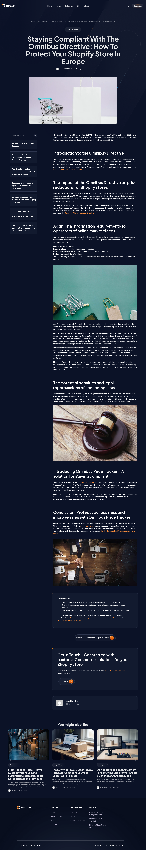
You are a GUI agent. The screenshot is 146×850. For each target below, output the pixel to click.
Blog (33, 21)
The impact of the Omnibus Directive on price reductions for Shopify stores (23, 157)
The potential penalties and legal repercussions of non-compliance (22, 185)
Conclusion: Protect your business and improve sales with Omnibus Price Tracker (22, 213)
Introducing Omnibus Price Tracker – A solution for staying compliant (24, 199)
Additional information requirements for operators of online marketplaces (23, 171)
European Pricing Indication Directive (79, 213)
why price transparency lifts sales (106, 618)
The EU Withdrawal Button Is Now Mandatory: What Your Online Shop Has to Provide (72, 772)
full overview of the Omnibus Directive (68, 169)
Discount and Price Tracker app (69, 620)
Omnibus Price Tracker (86, 482)
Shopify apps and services (114, 670)
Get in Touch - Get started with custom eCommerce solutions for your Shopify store (24, 227)
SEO (39, 21)
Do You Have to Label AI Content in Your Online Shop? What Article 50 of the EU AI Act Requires (117, 772)
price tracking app (87, 526)
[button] (35, 135)
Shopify (44, 21)
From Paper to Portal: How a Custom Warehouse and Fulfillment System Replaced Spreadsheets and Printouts (25, 774)
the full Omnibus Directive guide (79, 618)
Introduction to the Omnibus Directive (23, 144)
